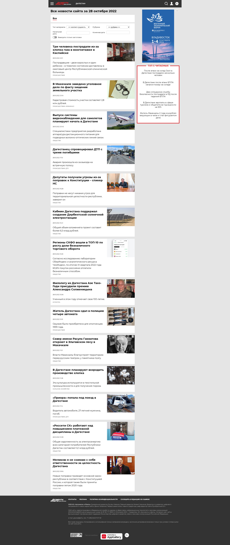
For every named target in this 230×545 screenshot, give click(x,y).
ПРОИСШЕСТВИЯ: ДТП (61, 168)
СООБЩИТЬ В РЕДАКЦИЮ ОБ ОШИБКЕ (135, 499)
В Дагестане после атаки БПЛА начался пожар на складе (158, 83)
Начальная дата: (57, 33)
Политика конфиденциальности (104, 499)
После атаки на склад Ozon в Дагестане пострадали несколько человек (158, 73)
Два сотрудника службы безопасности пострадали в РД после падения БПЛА (158, 94)
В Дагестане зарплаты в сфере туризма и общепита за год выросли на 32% (158, 105)
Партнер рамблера (91, 535)
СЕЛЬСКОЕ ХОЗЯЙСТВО (61, 389)
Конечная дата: (99, 32)
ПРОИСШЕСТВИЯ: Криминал (63, 106)
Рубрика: (96, 27)
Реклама (83, 499)
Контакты (72, 499)
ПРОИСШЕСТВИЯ (59, 75)
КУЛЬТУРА (56, 302)
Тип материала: (59, 27)
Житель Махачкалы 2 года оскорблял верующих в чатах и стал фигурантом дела (158, 115)
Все (55, 18)
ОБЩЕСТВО (57, 140)
